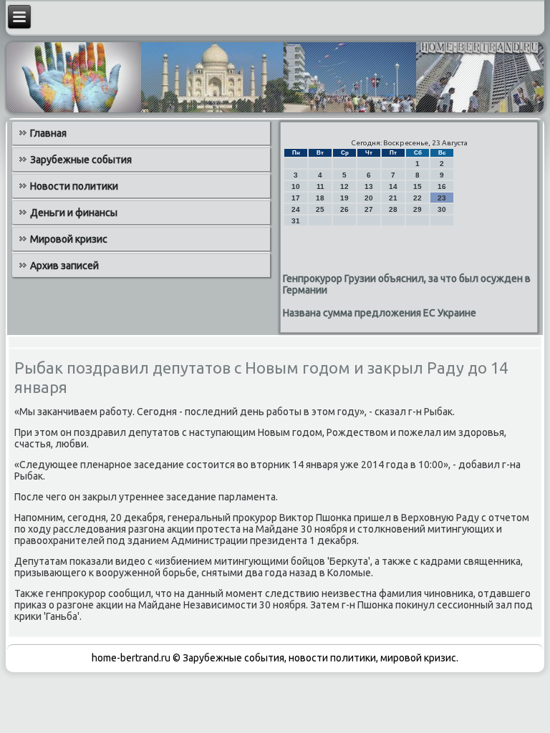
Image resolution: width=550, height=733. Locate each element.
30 (442, 209)
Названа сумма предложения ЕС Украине (379, 313)
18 (320, 198)
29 (417, 209)
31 (295, 221)
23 (442, 198)
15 (417, 186)
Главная (48, 133)
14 (393, 186)
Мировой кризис (68, 239)
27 (369, 209)
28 (393, 209)
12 (344, 186)
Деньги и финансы (73, 212)
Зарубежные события (81, 159)
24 (295, 209)
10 (295, 186)
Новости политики (74, 186)
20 (369, 198)
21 (393, 198)
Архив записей (64, 265)
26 (344, 209)
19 (344, 198)
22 (417, 198)
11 (320, 186)
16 (442, 186)
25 (320, 209)
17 (295, 198)
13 (369, 186)
